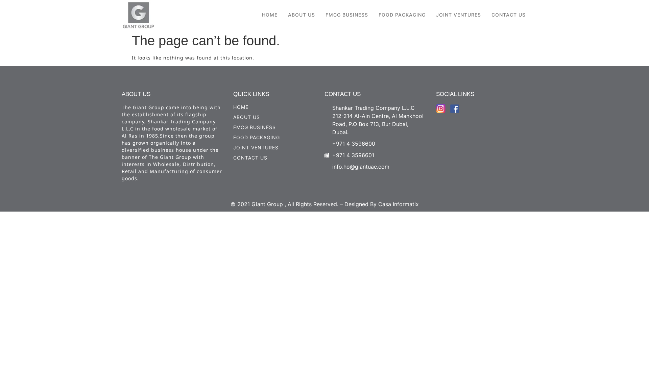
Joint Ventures (458, 15)
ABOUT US (301, 15)
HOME (270, 15)
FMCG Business (347, 15)
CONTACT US (508, 15)
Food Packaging (402, 15)
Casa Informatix (398, 204)
